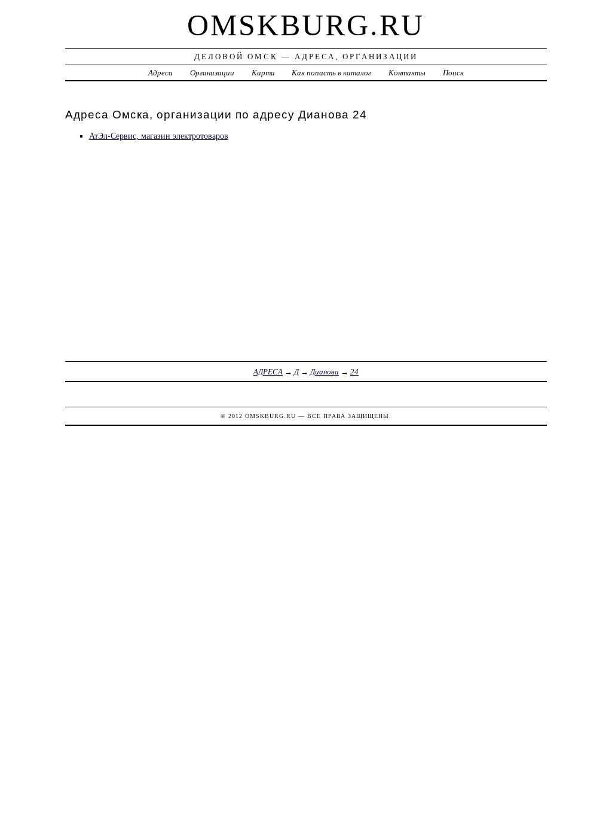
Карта (263, 72)
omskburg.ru (305, 25)
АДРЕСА (268, 371)
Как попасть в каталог (331, 72)
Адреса (160, 72)
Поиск (453, 72)
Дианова (324, 371)
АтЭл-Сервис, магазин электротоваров (158, 136)
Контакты (407, 72)
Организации (212, 72)
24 (354, 371)
